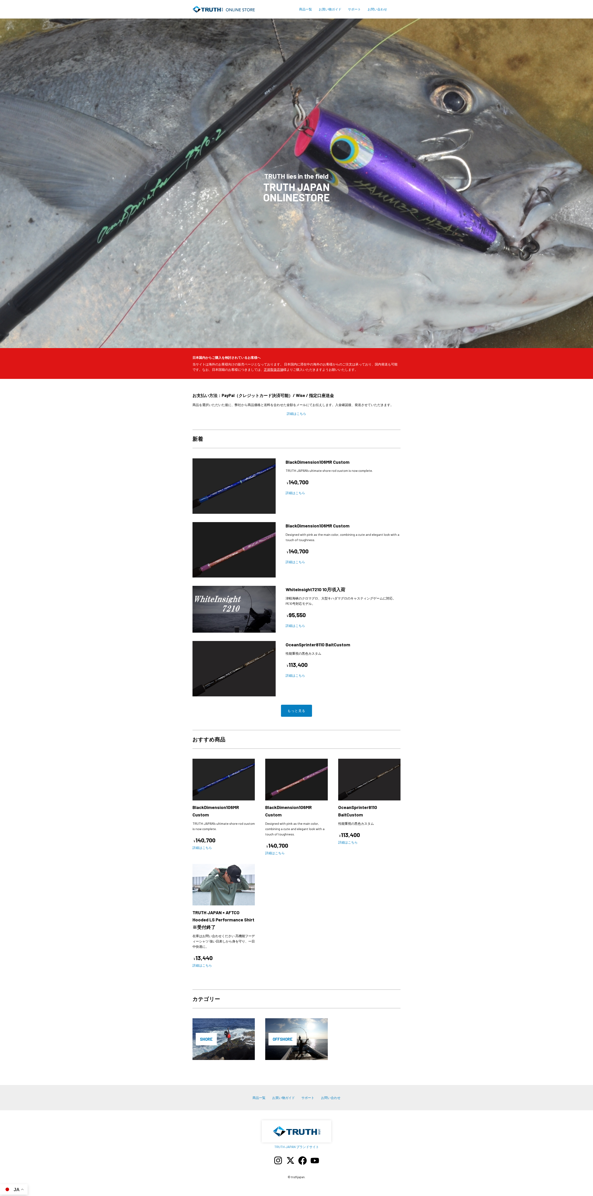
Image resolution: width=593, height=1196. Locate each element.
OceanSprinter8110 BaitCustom (318, 644)
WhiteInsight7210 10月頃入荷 (315, 589)
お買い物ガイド (330, 9)
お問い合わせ (377, 9)
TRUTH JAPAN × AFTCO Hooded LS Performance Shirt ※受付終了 (225, 920)
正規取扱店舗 (273, 369)
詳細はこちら (296, 414)
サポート (354, 9)
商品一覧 (305, 9)
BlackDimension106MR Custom (318, 462)
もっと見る (296, 711)
